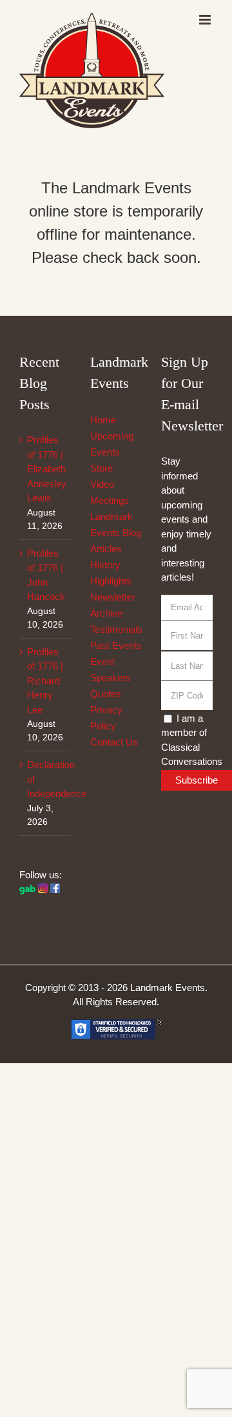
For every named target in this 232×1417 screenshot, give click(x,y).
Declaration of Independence (45, 779)
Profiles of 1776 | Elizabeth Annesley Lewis (45, 468)
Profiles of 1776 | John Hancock (45, 575)
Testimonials (116, 629)
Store (101, 468)
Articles (106, 548)
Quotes (105, 693)
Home (103, 419)
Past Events (116, 645)
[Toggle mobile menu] (206, 19)
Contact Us (114, 742)
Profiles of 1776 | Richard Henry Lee (45, 680)
